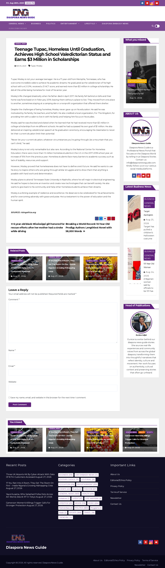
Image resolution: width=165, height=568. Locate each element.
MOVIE (80, 503)
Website (12, 382)
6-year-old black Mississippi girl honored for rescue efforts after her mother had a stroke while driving (38, 228)
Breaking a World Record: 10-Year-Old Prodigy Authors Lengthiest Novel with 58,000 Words (89, 228)
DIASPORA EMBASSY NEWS (115, 24)
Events (77, 489)
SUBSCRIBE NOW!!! (18, 28)
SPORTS (150, 432)
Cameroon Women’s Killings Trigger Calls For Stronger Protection (137, 439)
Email (11, 366)
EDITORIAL (88, 480)
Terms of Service (118, 492)
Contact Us (115, 504)
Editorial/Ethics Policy (121, 480)
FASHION (90, 489)
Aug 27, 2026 (19, 276)
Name (12, 350)
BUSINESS (36, 24)
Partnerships (65, 508)
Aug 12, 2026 (136, 98)
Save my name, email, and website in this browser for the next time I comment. (48, 397)
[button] (153, 26)
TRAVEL (89, 513)
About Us (115, 474)
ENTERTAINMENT (69, 24)
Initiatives (64, 498)
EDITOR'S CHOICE (69, 480)
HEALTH (102, 261)
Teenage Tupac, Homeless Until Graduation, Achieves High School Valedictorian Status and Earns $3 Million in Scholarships (62, 54)
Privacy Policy (117, 486)
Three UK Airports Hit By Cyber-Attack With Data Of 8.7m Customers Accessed (25, 268)
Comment (14, 299)
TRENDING (65, 517)
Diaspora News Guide (26, 547)
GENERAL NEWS (17, 24)
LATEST (77, 498)
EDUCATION (66, 484)
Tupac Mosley (36, 66)
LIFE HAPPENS (93, 498)
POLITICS (50, 24)
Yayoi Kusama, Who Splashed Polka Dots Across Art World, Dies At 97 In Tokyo (99, 268)
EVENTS (64, 489)
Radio (62, 513)
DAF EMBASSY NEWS (86, 475)
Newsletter (116, 498)
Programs (96, 508)
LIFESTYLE (90, 24)
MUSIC (131, 85)
